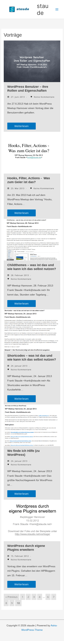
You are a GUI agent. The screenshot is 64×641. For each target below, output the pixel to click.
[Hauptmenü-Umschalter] (57, 9)
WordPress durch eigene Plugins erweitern (26, 547)
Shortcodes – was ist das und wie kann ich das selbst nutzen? (31, 357)
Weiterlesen (21, 126)
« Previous (12, 597)
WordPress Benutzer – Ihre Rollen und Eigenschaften (27, 88)
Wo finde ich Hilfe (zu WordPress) (23, 452)
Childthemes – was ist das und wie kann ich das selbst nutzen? (31, 267)
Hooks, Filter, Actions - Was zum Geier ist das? (28, 180)
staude (43, 9)
